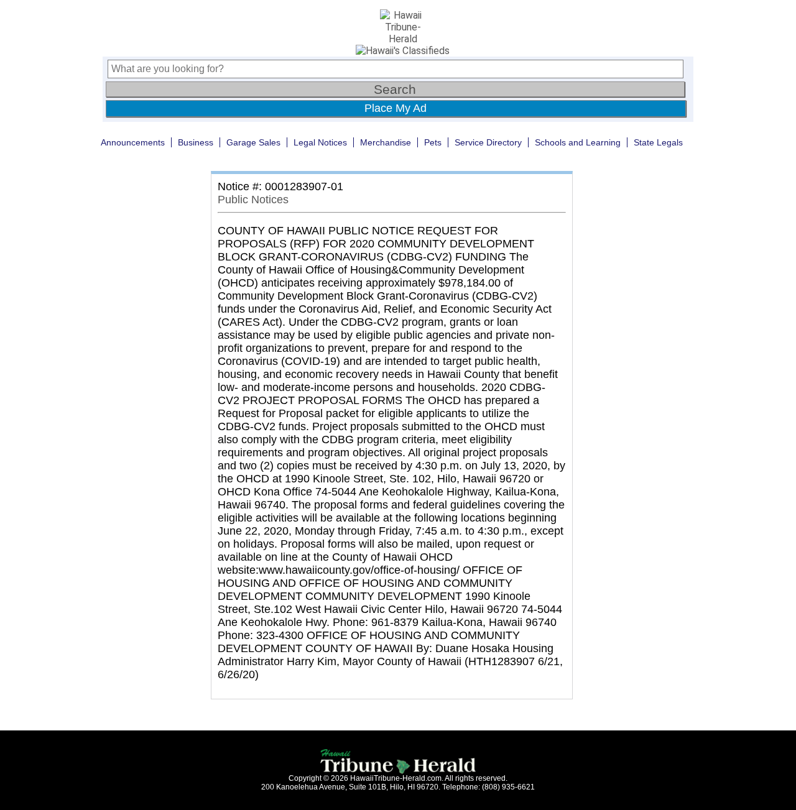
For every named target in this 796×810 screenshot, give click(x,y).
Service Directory (488, 142)
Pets (433, 142)
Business (195, 142)
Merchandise (385, 142)
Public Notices (253, 199)
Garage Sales (253, 142)
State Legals (658, 142)
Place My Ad (395, 108)
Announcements (133, 142)
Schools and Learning (578, 142)
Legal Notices (320, 142)
